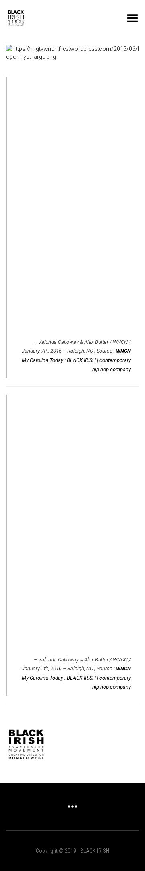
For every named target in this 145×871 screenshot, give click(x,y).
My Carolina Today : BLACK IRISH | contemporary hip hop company (76, 360)
